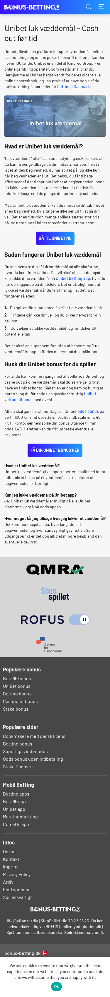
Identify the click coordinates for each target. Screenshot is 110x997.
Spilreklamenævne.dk (84, 932)
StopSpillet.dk (53, 920)
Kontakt (11, 859)
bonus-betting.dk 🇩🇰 (25, 953)
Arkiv (8, 882)
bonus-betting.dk (33, 7)
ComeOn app (16, 824)
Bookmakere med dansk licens (34, 736)
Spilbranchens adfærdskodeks (34, 932)
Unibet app (14, 809)
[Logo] (55, 909)
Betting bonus (17, 743)
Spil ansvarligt (17, 897)
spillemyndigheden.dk (80, 926)
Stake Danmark (18, 766)
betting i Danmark (73, 86)
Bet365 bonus (17, 678)
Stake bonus (15, 709)
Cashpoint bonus (20, 701)
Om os (9, 851)
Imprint (10, 866)
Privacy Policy (17, 874)
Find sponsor (16, 889)
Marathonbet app (20, 816)
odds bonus (88, 411)
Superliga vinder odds (25, 751)
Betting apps (16, 793)
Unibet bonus (17, 686)
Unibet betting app (73, 278)
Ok (56, 986)
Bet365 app (14, 801)
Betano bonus (17, 693)
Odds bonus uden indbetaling (33, 759)
